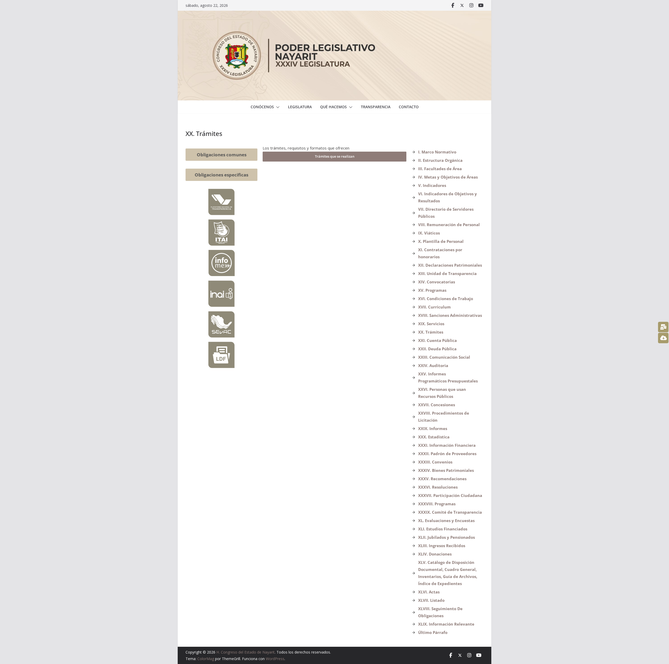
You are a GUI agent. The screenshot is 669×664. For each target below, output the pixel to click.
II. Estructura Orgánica (440, 160)
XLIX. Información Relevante (446, 624)
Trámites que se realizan (334, 156)
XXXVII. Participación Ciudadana (450, 495)
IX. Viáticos (429, 233)
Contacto (409, 106)
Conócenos (262, 106)
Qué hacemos (333, 106)
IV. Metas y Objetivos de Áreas (448, 177)
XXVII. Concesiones (436, 404)
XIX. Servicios (431, 323)
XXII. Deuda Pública (437, 348)
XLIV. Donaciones (435, 554)
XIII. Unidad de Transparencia (447, 273)
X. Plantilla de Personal (441, 241)
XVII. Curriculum (434, 307)
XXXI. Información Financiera (447, 445)
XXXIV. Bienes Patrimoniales (446, 470)
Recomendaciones (448, 478)
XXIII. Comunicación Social (444, 357)
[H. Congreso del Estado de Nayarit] (334, 14)
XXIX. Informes (432, 428)
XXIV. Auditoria (433, 365)
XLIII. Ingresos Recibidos (441, 545)
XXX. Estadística (433, 436)
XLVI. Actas (429, 591)
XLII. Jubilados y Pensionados (446, 537)
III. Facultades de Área (440, 168)
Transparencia (375, 106)
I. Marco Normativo (437, 151)
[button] (277, 107)
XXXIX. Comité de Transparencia (450, 512)
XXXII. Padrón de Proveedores (447, 453)
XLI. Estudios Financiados (442, 528)
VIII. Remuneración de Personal (449, 224)
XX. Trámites (430, 332)
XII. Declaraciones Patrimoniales (450, 265)
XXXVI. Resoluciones (438, 487)
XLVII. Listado (431, 600)
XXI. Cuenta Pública (437, 340)
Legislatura (300, 106)
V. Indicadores (432, 185)
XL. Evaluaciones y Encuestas (446, 520)
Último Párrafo (432, 632)
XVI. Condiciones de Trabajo (445, 298)
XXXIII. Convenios (435, 462)
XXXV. (424, 478)
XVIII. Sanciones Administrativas (450, 315)
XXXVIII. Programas (436, 503)
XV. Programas (432, 290)
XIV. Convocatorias (436, 281)
